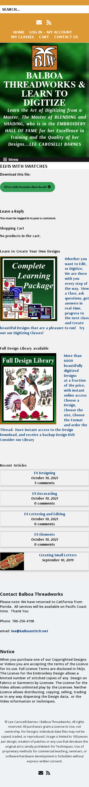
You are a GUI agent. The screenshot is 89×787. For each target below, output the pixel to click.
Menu (13, 159)
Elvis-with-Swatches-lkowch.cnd (25, 186)
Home (18, 32)
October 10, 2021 (44, 477)
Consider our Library (17, 439)
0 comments (44, 503)
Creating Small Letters (58, 555)
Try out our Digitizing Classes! (42, 330)
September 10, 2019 (57, 559)
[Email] (41, 773)
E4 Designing (44, 472)
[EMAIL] (39, 22)
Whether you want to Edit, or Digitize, (76, 263)
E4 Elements (44, 534)
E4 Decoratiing (44, 493)
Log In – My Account (50, 32)
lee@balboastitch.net (29, 631)
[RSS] (49, 22)
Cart (44, 36)
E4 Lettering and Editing (44, 513)
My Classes (22, 36)
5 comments (44, 482)
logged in (23, 218)
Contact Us (66, 36)
